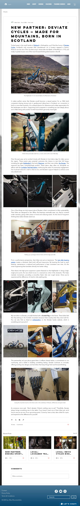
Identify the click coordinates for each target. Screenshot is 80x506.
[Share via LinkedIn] (19, 419)
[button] (75, 4)
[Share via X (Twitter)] (15, 419)
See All (75, 433)
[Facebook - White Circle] (56, 491)
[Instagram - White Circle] (65, 491)
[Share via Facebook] (12, 419)
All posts (5, 12)
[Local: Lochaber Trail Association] (40, 442)
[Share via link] (23, 419)
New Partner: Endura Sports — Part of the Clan (14, 453)
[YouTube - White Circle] (60, 491)
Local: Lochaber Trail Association (40, 453)
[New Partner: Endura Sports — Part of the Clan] (14, 442)
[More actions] (68, 23)
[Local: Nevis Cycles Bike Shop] (65, 442)
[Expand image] (15, 191)
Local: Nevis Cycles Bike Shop (63, 453)
